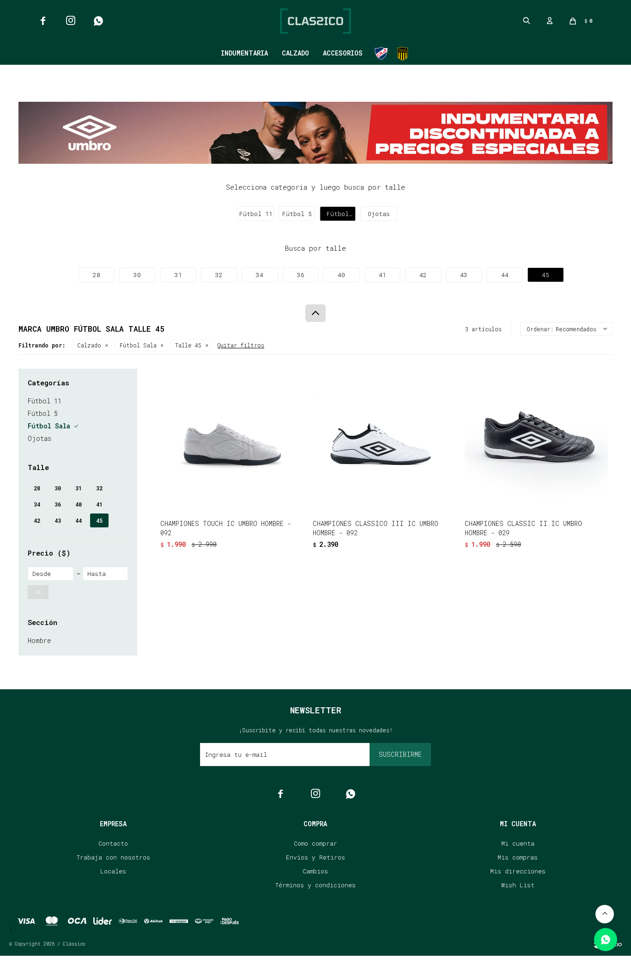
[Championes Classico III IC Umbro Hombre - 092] (384, 440)
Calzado (295, 53)
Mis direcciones (518, 871)
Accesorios (343, 53)
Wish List (517, 885)
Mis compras (518, 857)
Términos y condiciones (315, 885)
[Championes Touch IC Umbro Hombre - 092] (231, 440)
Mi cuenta (517, 843)
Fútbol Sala (138, 345)
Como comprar (315, 843)
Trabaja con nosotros (113, 857)
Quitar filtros (241, 345)
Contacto (113, 843)
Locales (113, 871)
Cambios (315, 871)
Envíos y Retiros (315, 857)
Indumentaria (244, 53)
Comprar (259, 500)
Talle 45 (188, 345)
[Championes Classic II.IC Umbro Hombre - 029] (536, 440)
